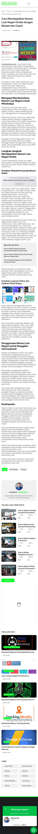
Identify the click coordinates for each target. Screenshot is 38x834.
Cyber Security (27, 766)
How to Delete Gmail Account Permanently (26, 525)
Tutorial (9, 11)
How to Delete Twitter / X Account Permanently (27, 539)
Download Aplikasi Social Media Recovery (17, 652)
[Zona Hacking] (9, 4)
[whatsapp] (11, 475)
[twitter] (7, 475)
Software (7, 718)
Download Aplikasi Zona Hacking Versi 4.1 (17, 700)
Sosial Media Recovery (11, 647)
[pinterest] (15, 475)
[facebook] (3, 475)
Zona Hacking (8, 670)
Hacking (7, 771)
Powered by (19, 825)
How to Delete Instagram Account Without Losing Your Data (18, 261)
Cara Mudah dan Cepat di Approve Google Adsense (18, 748)
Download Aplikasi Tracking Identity (15, 723)
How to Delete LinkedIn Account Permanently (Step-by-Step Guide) (27, 511)
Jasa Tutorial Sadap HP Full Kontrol (15, 676)
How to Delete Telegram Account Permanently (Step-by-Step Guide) (15, 249)
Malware (25, 771)
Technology (13, 469)
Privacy (7, 776)
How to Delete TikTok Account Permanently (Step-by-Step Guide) (18, 255)
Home (3, 11)
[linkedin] (18, 475)
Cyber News (9, 766)
